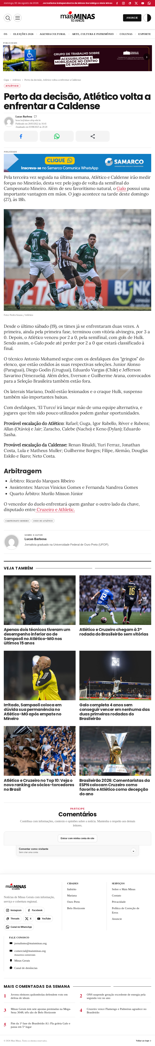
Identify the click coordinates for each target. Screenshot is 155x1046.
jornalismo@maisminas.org (30, 943)
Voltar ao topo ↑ (143, 1040)
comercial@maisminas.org (30, 950)
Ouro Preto (73, 901)
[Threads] (130, 3)
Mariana (72, 895)
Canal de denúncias (25, 968)
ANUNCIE (132, 18)
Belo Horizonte (76, 908)
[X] (136, 3)
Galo (122, 188)
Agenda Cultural (53, 34)
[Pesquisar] (8, 18)
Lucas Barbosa (24, 116)
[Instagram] (123, 3)
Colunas (126, 34)
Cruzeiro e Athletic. (55, 509)
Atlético (16, 79)
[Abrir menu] (18, 18)
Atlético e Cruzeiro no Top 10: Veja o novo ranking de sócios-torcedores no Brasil (39, 785)
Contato (116, 895)
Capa (6, 79)
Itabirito (71, 889)
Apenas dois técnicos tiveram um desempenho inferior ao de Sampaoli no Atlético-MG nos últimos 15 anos (37, 637)
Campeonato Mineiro (17, 521)
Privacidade (119, 901)
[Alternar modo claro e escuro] (147, 18)
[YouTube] (143, 3)
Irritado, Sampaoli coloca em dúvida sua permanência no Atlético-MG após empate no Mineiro (32, 712)
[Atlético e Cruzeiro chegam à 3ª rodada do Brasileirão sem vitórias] (115, 600)
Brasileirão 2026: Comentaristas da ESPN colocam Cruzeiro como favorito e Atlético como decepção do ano (114, 787)
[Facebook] (117, 3)
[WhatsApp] (149, 3)
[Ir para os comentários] (35, 116)
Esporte (144, 34)
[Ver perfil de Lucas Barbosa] (12, 542)
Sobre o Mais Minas (123, 889)
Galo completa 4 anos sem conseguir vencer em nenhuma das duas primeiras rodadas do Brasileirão (114, 712)
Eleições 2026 (23, 34)
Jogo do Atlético (43, 521)
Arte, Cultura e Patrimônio (93, 34)
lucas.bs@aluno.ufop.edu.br (28, 120)
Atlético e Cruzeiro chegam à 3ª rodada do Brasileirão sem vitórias (113, 632)
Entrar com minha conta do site (77, 838)
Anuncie (117, 918)
